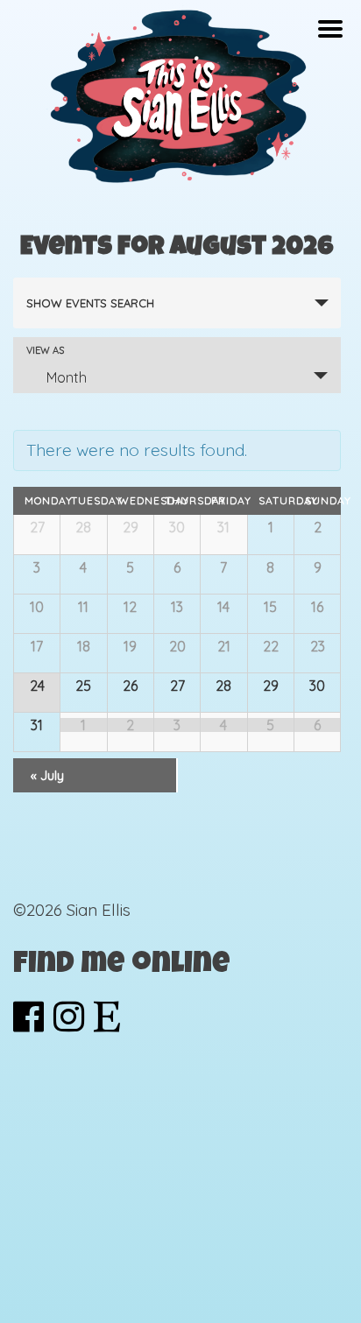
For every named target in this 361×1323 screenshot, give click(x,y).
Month (66, 377)
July (47, 775)
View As (45, 350)
